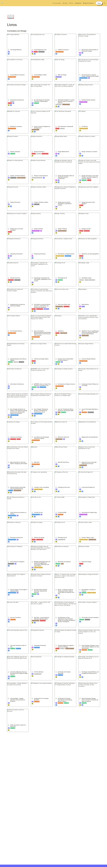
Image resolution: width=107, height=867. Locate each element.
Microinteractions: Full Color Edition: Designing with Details (17, 447)
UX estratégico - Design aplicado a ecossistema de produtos (16, 684)
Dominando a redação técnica (63, 238)
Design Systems (35, 213)
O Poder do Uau (35, 497)
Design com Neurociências (14, 160)
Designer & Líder (82, 213)
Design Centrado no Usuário (86, 136)
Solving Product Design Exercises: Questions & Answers (40, 575)
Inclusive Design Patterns (85, 343)
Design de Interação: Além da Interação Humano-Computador (63, 161)
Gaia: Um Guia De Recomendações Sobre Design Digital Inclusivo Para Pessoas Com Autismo (40, 317)
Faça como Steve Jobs (61, 289)
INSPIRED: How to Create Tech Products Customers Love (39, 369)
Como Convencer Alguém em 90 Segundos (40, 112)
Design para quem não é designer (87, 187)
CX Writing (81, 111)
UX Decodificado (35, 656)
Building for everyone (13, 111)
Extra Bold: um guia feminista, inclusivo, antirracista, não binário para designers (41, 291)
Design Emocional (12, 187)
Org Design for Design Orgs (86, 497)
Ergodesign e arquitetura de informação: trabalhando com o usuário (39, 264)
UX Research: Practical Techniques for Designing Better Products (65, 684)
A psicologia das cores (37, 34)
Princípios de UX (59, 522)
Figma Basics (82, 289)
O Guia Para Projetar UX (85, 472)
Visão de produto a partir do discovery (17, 709)
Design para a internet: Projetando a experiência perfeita (64, 187)
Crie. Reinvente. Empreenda (62, 111)
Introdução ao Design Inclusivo (63, 369)
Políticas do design (36, 522)
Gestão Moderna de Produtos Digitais (17, 343)
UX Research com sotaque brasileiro (41, 683)
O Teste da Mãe (59, 497)
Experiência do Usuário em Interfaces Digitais (17, 290)
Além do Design (59, 59)
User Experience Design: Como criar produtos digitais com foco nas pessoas (88, 631)
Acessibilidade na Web (37, 59)
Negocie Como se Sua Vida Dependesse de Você (85, 447)
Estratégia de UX (59, 262)
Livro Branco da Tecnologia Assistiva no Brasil (41, 422)
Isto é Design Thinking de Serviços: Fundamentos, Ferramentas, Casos (40, 394)
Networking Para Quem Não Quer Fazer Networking (16, 472)
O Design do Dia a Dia (61, 472)
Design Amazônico (36, 136)
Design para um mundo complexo (16, 213)
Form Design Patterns (13, 315)
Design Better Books (60, 136)
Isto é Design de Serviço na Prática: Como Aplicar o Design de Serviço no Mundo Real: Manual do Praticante (17, 395)
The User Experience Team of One (16, 630)
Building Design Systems (85, 85)
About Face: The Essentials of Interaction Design (86, 35)
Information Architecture (13, 369)
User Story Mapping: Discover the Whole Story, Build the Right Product (17, 657)
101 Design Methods (12, 34)
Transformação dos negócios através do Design (65, 630)
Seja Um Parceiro (89, 3)
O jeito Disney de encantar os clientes (17, 497)
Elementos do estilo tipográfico (87, 238)
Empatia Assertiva (12, 262)
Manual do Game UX (60, 422)
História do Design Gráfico (38, 343)
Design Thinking (59, 213)
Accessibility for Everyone (14, 59)
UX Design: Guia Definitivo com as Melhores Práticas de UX (87, 657)
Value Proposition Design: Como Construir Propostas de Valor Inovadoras (87, 685)
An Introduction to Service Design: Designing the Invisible (87, 60)
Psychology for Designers (14, 546)
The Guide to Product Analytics (86, 602)
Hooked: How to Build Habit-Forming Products (65, 344)
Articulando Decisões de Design (16, 85)
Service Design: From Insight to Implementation (15, 575)
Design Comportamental (37, 160)
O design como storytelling (38, 472)
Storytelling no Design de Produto (87, 574)
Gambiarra (57, 315)
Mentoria (78, 3)
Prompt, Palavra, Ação (84, 522)
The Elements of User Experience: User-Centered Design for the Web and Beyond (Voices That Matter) (65, 604)
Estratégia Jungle (83, 262)
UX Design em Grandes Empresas (64, 656)
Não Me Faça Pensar (60, 447)
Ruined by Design (83, 546)
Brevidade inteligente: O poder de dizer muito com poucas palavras (65, 85)
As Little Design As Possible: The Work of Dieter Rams (41, 85)
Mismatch (33, 447)
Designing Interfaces (36, 238)
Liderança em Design (12, 422)
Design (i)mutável (12, 136)
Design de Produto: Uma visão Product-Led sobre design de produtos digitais (89, 162)
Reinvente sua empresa (61, 546)
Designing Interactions (13, 238)
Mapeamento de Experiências (86, 422)
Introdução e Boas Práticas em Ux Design (87, 369)
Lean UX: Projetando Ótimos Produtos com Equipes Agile (65, 394)
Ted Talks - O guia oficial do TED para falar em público (41, 603)
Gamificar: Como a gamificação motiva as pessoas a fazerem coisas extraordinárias (89, 317)
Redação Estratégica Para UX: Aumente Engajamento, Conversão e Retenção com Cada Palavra (41, 548)
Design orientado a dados (38, 187)
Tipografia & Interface (37, 630)
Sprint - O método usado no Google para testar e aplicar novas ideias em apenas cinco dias (65, 576)
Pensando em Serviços (13, 522)
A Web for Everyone (60, 34)
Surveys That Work (12, 602)
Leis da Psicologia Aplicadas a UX (87, 394)
